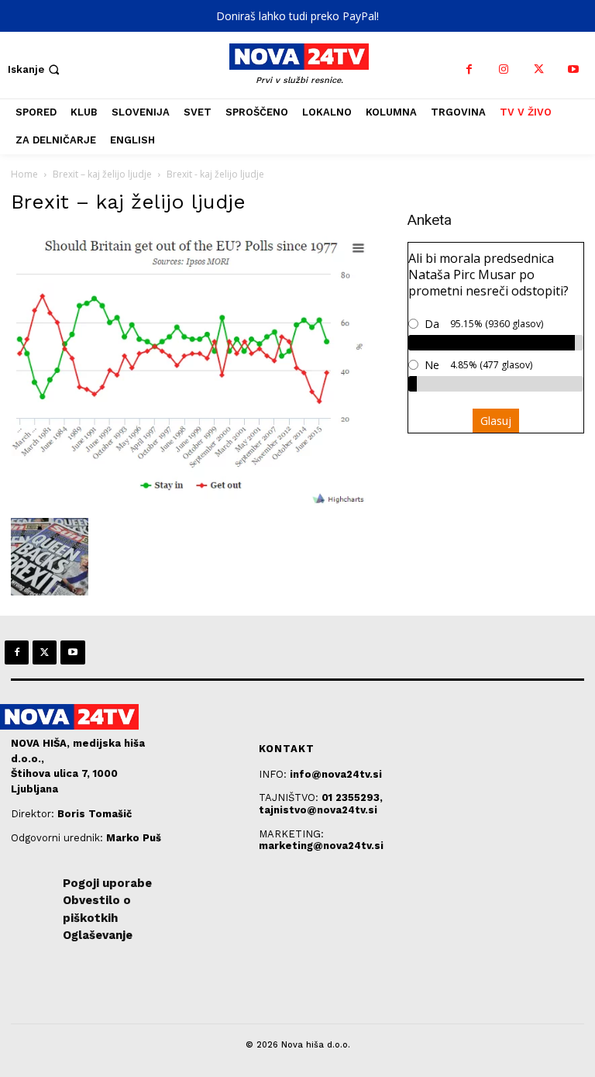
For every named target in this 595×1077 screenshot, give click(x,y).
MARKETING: (291, 834)
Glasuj (495, 420)
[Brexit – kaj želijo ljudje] (198, 502)
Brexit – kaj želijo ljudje (102, 174)
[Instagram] (504, 69)
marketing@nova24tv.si (321, 845)
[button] (35, 69)
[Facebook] (469, 69)
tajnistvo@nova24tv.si (318, 810)
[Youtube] (573, 69)
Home (24, 174)
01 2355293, (352, 797)
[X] (538, 69)
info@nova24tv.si (336, 774)
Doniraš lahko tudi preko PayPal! (297, 16)
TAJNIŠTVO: (290, 797)
